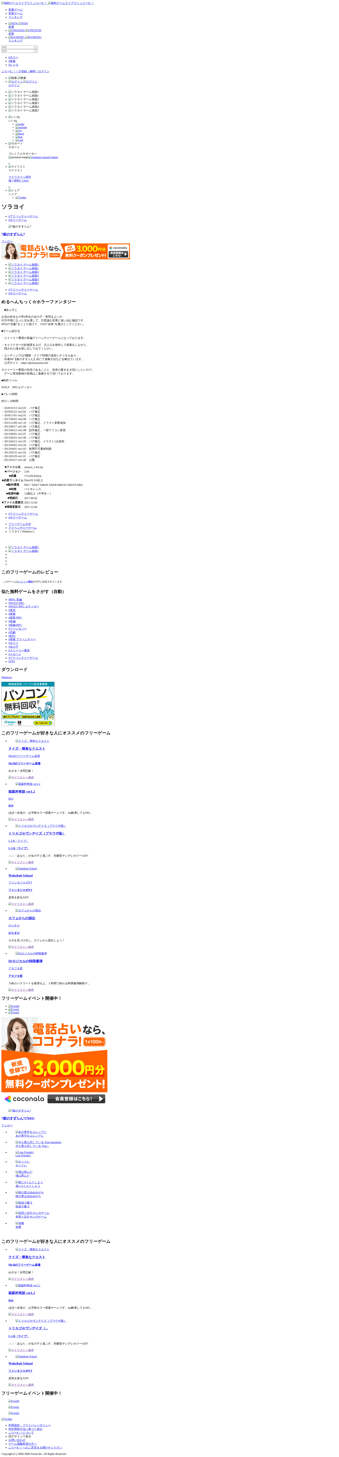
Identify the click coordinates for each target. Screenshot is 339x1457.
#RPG (12, 635)
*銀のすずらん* (13, 234)
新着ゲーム (15, 9)
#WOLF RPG (16, 603)
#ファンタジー (17, 628)
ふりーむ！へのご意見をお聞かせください (35, 1447)
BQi (10, 798)
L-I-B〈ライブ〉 (18, 840)
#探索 (12, 61)
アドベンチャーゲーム (22, 527)
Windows (6, 677)
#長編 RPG (15, 624)
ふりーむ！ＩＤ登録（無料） (19, 71)
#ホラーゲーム (17, 220)
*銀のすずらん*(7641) (17, 1118)
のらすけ (14, 925)
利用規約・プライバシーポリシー (29, 1425)
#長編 (12, 621)
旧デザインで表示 (19, 1436)
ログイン (43, 71)
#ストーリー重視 (19, 650)
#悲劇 (12, 632)
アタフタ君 (15, 968)
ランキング (15, 17)
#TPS (11, 661)
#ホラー (13, 57)
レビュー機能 (25, 581)
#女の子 (13, 646)
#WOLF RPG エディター (23, 606)
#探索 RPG (15, 617)
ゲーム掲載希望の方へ (22, 1443)
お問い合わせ (16, 1440)
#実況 (12, 610)
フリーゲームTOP (19, 524)
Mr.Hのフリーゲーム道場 (24, 755)
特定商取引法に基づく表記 (25, 1428)
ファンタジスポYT (20, 882)
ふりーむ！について (21, 1432)
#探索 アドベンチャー (22, 639)
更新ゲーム (15, 13)
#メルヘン (14, 654)
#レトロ (13, 64)
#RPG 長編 (15, 599)
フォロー (7, 241)
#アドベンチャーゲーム (23, 216)
